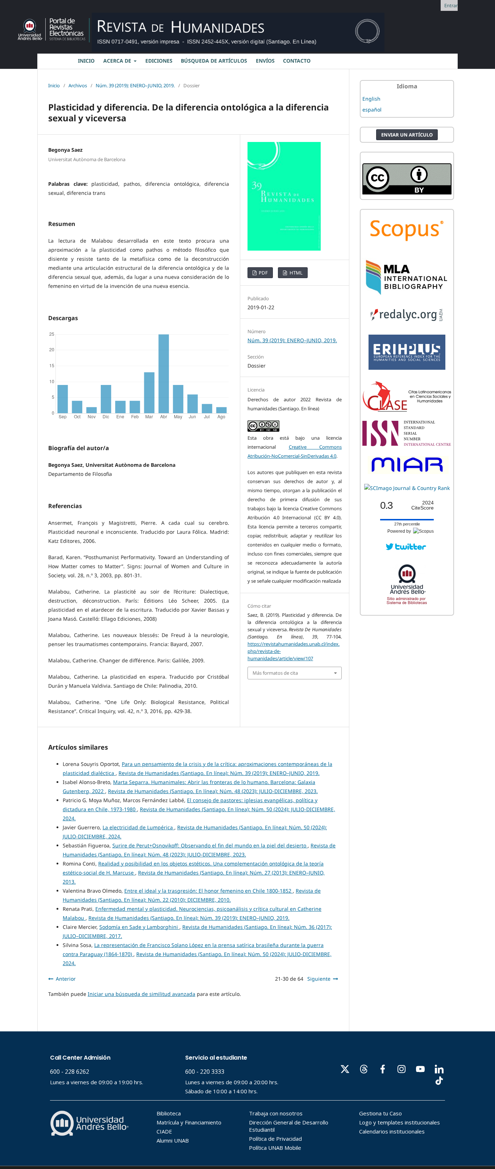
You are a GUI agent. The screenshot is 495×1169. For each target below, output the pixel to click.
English (371, 98)
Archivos (77, 85)
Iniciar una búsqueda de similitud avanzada (141, 993)
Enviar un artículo (407, 134)
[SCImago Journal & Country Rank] (407, 488)
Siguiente (318, 978)
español (372, 109)
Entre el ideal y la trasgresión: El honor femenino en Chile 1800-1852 (208, 890)
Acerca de (118, 60)
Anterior (66, 978)
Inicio (54, 85)
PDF (263, 272)
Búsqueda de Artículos (214, 60)
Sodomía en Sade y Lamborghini (139, 926)
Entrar (451, 5)
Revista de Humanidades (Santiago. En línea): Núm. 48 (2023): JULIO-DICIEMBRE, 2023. (213, 791)
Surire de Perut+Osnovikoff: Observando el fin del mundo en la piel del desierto (210, 845)
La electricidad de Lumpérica (138, 827)
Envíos (265, 60)
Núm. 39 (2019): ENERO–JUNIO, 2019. (135, 85)
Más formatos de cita (275, 673)
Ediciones (158, 60)
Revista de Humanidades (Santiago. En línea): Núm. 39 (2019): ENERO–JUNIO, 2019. (219, 773)
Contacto (297, 60)
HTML (295, 272)
